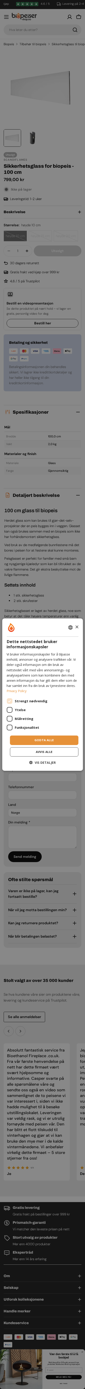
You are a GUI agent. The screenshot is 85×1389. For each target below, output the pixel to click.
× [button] (76, 627)
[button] (42, 762)
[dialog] (42, 694)
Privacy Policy (17, 691)
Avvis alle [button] (44, 752)
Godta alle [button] (44, 740)
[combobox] (70, 627)
